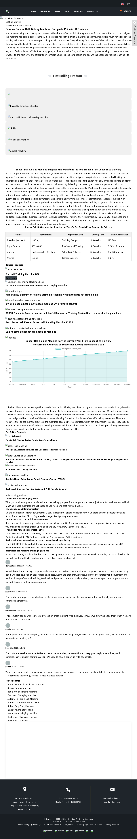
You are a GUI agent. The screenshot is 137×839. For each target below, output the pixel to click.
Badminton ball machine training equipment (27, 550)
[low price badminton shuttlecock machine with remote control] (22, 300)
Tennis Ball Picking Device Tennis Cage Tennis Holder (31, 440)
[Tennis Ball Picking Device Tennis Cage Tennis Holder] (13, 435)
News (57, 11)
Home (33, 11)
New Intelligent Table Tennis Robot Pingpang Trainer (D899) (35, 479)
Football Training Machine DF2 (22, 274)
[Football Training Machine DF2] (14, 268)
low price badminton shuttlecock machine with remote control (41, 304)
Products (45, 11)
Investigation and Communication (22, 509)
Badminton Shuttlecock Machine (54, 825)
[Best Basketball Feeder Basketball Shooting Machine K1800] (23, 318)
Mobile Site (80, 822)
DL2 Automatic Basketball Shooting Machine (30, 332)
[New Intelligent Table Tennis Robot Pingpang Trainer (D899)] (16, 475)
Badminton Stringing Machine (22, 691)
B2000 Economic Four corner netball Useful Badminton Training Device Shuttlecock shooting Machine (63, 313)
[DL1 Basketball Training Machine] (20, 465)
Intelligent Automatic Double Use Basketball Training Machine (36, 450)
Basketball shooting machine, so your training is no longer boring (37, 540)
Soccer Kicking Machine (19, 688)
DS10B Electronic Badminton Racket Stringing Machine (36, 285)
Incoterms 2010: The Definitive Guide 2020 (26, 519)
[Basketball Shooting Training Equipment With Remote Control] (16, 484)
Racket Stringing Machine (29, 825)
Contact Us (92, 11)
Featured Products (59, 822)
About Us (78, 11)
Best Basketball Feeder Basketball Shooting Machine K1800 (39, 322)
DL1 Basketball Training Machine (21, 469)
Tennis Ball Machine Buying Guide (21, 498)
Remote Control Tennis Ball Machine (25, 684)
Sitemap (71, 822)
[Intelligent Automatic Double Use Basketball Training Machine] (16, 445)
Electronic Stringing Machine (21, 695)
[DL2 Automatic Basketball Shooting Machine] (25, 327)
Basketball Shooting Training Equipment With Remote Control (35, 489)
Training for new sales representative (24, 530)
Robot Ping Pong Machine (20, 706)
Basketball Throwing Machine (22, 716)
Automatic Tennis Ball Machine (22, 698)
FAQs (67, 11)
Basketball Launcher (17, 720)
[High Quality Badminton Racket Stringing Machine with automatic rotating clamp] (13, 290)
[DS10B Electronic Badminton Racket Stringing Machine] (24, 281)
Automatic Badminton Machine (23, 702)
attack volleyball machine (20, 709)
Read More (11, 278)
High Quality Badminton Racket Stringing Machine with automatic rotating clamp (51, 294)
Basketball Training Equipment (81, 825)
